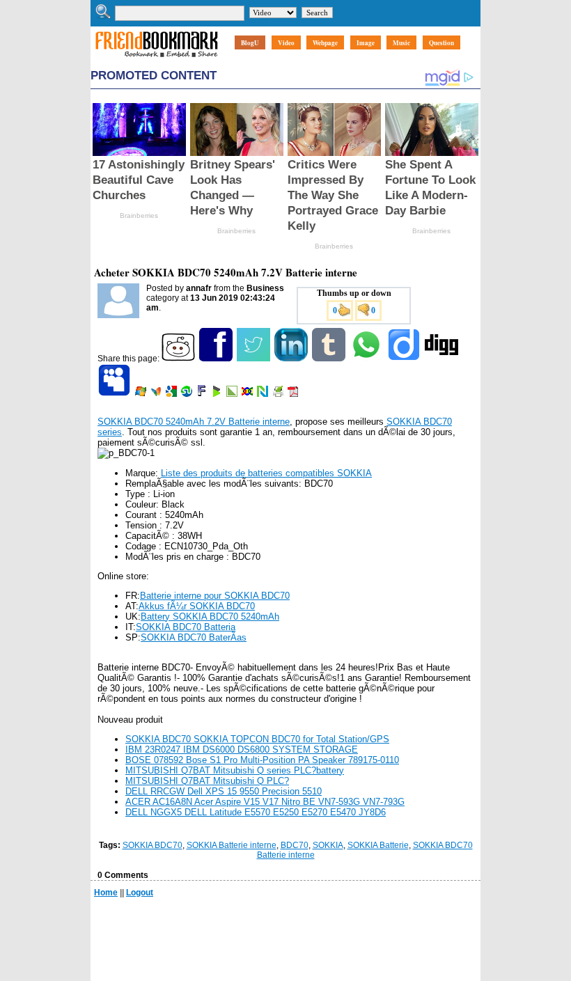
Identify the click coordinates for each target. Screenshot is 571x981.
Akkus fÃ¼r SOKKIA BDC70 (197, 606)
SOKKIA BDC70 (152, 845)
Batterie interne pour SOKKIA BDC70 (215, 595)
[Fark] (202, 394)
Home (106, 892)
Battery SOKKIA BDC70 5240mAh (210, 616)
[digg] (442, 358)
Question (441, 42)
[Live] (141, 394)
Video (286, 42)
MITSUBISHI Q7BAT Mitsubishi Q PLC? (207, 781)
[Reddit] (179, 358)
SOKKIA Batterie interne (231, 845)
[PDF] (294, 394)
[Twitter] (254, 358)
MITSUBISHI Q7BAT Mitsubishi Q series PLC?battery (234, 770)
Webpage (325, 42)
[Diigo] (405, 358)
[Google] (172, 394)
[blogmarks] (217, 394)
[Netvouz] (263, 394)
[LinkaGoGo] (248, 394)
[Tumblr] (329, 358)
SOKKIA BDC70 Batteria (185, 627)
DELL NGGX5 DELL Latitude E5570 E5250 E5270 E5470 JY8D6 (255, 812)
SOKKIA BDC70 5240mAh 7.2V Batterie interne (193, 421)
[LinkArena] (233, 394)
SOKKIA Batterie (378, 845)
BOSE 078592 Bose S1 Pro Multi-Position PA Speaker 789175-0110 (262, 760)
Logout (139, 892)
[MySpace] (115, 394)
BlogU (250, 42)
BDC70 (294, 845)
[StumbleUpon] (187, 394)
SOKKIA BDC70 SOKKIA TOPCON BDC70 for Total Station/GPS (257, 739)
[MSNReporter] (157, 394)
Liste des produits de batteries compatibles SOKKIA (266, 473)
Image (366, 42)
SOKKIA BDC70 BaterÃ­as (194, 637)
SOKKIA (328, 845)
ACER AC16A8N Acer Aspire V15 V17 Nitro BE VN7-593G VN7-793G (265, 801)
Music (401, 42)
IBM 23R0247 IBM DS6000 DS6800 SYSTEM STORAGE (241, 749)
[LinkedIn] (292, 358)
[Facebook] (217, 358)
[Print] (279, 394)
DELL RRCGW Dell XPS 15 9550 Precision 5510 (223, 791)
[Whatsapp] (367, 358)
